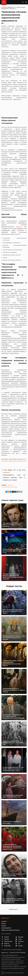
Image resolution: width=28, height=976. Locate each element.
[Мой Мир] (11, 492)
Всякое (12, 8)
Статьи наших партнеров (9, 487)
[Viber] (17, 492)
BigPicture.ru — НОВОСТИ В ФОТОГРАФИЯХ (13, 952)
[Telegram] (22, 492)
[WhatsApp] (19, 492)
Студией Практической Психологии (14, 461)
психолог (19, 226)
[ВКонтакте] (6, 492)
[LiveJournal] (15, 492)
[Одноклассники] (8, 492)
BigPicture (11, 7)
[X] (13, 492)
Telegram (6, 472)
